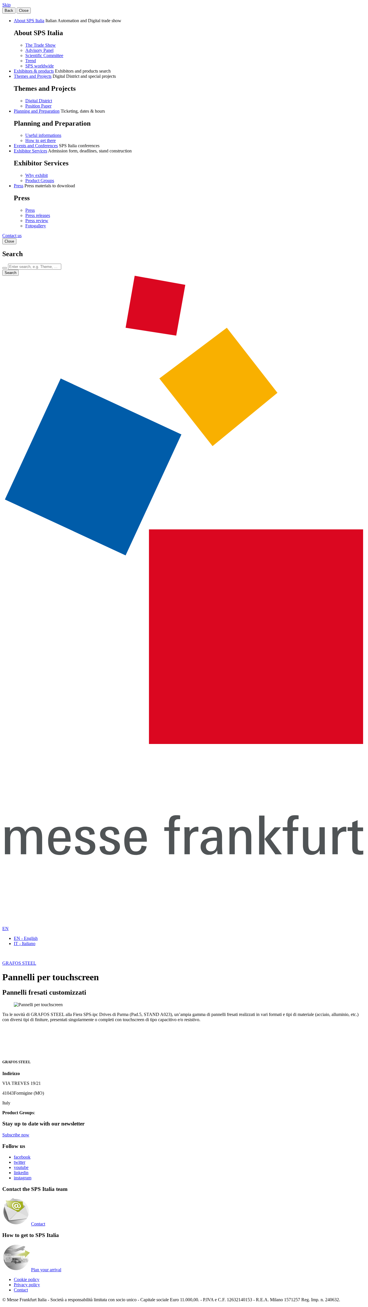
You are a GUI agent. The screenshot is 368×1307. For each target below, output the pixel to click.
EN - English (26, 938)
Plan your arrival (46, 1269)
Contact (38, 1223)
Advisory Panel (39, 50)
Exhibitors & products (34, 71)
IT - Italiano (24, 943)
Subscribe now (15, 1134)
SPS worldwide (39, 65)
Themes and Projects (32, 76)
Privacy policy (27, 1284)
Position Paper (38, 105)
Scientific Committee (44, 55)
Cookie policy (26, 1279)
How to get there (40, 140)
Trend (30, 60)
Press (18, 185)
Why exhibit (36, 175)
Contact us (12, 235)
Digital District (38, 100)
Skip (6, 4)
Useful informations (43, 135)
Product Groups (39, 180)
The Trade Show (40, 45)
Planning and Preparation (37, 111)
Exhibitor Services (30, 150)
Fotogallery (35, 225)
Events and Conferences (36, 145)
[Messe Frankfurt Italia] (184, 742)
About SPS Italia (29, 20)
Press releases (37, 215)
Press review (36, 220)
